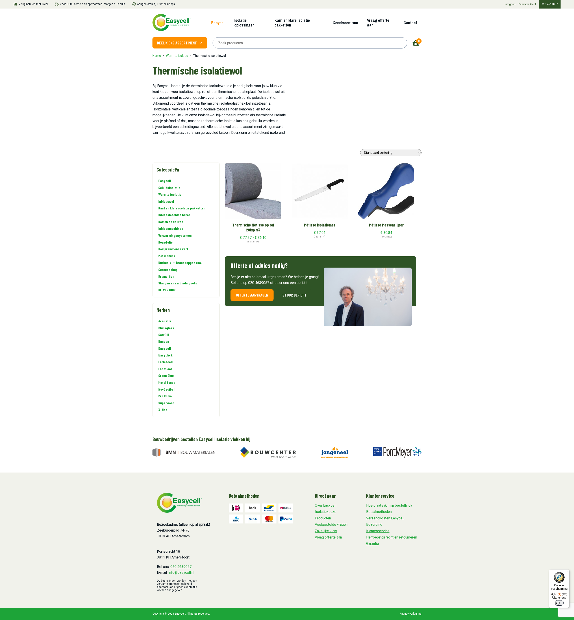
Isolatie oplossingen (244, 23)
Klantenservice (377, 531)
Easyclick (165, 355)
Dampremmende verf (173, 249)
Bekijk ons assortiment (177, 42)
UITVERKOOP (167, 290)
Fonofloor (165, 369)
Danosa (163, 341)
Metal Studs (166, 256)
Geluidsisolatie (169, 187)
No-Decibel (166, 389)
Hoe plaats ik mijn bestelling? (389, 505)
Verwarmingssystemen (175, 235)
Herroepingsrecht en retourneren (391, 537)
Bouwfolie (165, 242)
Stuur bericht (295, 294)
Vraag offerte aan (378, 23)
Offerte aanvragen (252, 294)
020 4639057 (549, 4)
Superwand (166, 403)
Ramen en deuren (170, 222)
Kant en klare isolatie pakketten (292, 23)
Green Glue (166, 375)
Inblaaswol (166, 201)
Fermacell (165, 362)
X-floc (162, 409)
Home (156, 55)
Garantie (372, 543)
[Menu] (567, 572)
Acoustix (164, 321)
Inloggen (510, 4)
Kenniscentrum (345, 23)
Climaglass (166, 328)
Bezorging (374, 524)
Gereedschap (168, 269)
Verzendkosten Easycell (385, 518)
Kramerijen (166, 276)
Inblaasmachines (170, 228)
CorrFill (163, 334)
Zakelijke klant (527, 4)
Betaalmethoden (379, 512)
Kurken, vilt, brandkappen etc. (180, 262)
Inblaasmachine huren (174, 215)
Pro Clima (165, 396)
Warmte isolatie (177, 55)
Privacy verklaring (411, 613)
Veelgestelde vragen (331, 524)
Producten (323, 518)
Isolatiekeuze (325, 512)
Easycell (218, 23)
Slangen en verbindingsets (177, 283)
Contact (410, 23)
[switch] (559, 603)
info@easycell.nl (181, 572)
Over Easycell (325, 505)
